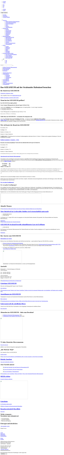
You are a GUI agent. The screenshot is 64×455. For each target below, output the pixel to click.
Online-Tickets (3, 120)
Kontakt (7, 46)
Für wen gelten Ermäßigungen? (7, 182)
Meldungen (8, 47)
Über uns (5, 20)
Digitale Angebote (6, 359)
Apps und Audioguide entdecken (7, 361)
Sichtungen (8, 34)
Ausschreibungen (9, 27)
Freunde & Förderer (9, 23)
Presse (4, 45)
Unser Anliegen (9, 55)
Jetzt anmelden (3, 426)
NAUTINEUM (9, 40)
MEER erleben (5, 376)
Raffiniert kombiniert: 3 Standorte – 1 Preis (9, 139)
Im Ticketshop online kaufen (6, 404)
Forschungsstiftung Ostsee (8, 53)
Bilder (7, 49)
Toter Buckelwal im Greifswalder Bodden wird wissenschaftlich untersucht (24, 211)
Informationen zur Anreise (6, 238)
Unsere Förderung (9, 56)
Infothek (7, 35)
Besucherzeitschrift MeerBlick (10, 409)
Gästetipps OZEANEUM (8, 283)
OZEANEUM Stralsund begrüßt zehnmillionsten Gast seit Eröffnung (22, 224)
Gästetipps (8, 76)
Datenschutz (2, 434)
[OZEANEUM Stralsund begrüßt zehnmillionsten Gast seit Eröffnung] (10, 221)
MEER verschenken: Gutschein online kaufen (9, 97)
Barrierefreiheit (3, 436)
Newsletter (8, 52)
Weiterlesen (2, 220)
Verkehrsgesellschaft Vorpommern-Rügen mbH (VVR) (49, 244)
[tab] (32, 139)
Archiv (8, 426)
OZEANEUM (8, 38)
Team (7, 24)
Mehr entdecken (3, 298)
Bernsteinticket (12, 245)
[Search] (12, 65)
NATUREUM (8, 39)
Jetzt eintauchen (3, 308)
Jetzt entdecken (3, 288)
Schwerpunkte (8, 30)
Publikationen (8, 31)
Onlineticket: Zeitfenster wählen (6, 93)
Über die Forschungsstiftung (11, 54)
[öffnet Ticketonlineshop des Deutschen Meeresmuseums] (32, 390)
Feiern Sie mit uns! (4, 344)
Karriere (7, 26)
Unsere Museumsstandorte (11, 22)
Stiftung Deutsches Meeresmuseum (12, 21)
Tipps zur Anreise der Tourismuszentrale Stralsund (13, 243)
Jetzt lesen (2, 411)
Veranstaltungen (9, 44)
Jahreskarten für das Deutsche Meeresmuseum (10, 156)
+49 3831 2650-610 (4, 449)
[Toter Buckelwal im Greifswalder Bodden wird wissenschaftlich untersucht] (21, 208)
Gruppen (7, 41)
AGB (1, 432)
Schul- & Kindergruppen (10, 43)
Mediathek (8, 51)
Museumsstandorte (6, 36)
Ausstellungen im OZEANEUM (10, 294)
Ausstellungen (8, 77)
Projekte (7, 29)
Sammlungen (8, 32)
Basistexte (8, 48)
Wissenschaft (5, 28)
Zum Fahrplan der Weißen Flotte (9, 248)
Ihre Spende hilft (9, 57)
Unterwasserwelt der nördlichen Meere (13, 304)
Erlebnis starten (3, 354)
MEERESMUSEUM (10, 37)
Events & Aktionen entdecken (6, 379)
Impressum (2, 433)
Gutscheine (4, 401)
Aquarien (7, 78)
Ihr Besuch (5, 70)
